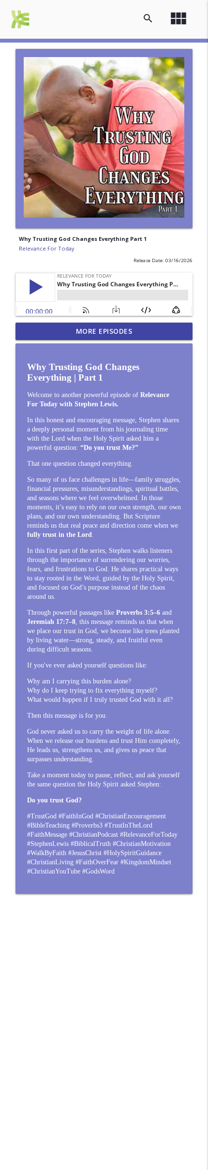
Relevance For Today (46, 248)
